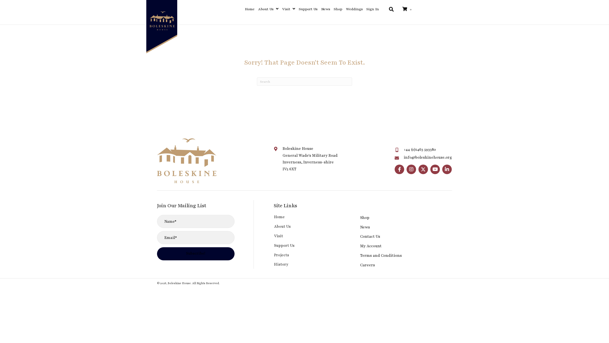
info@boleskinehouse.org (428, 157)
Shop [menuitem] (364, 217)
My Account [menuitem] (371, 246)
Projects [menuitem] (281, 255)
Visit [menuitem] (278, 236)
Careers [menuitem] (367, 265)
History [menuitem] (281, 264)
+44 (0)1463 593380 (420, 149)
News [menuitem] (365, 227)
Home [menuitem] (279, 217)
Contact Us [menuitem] (370, 236)
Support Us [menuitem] (284, 245)
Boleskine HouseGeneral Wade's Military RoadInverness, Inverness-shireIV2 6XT (310, 159)
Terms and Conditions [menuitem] (381, 255)
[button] (399, 169)
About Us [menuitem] (282, 226)
